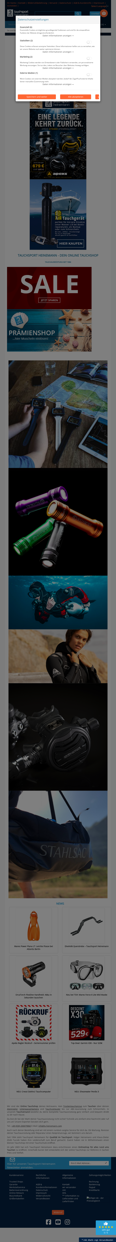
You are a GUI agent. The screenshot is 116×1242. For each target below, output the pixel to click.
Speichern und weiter (37, 96)
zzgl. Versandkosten (103, 1240)
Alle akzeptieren (75, 96)
